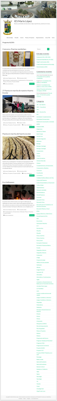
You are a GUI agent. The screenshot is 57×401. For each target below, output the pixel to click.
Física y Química (40, 235)
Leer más (32, 83)
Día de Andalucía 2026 (42, 66)
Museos (38, 313)
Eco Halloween (8, 182)
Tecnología (39, 376)
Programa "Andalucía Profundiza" (44, 340)
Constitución (40, 173)
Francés (38, 247)
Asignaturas (39, 129)
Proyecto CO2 (40, 350)
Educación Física (40, 199)
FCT (38, 226)
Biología (38, 143)
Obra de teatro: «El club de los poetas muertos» (44, 94)
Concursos (39, 170)
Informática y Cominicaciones (44, 277)
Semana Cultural (40, 366)
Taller (38, 371)
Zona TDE (47, 37)
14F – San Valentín (41, 104)
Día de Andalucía (41, 192)
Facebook (20, 398)
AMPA (38, 124)
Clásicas (38, 163)
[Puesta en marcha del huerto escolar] (18, 136)
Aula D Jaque (40, 134)
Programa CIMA (40, 343)
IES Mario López (23, 21)
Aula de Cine (40, 136)
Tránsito (39, 383)
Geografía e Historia (41, 250)
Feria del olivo (40, 228)
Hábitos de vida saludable (43, 262)
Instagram (28, 398)
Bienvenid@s (10, 37)
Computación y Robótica (42, 168)
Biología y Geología (41, 146)
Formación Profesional (42, 243)
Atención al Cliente (41, 131)
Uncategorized (40, 388)
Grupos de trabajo (41, 260)
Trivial (38, 386)
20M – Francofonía (41, 107)
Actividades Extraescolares (43, 119)
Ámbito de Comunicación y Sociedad (45, 121)
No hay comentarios (9, 83)
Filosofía (39, 230)
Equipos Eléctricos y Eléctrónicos (44, 213)
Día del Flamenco (41, 195)
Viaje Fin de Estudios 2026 (43, 62)
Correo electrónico (34, 398)
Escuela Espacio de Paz (42, 216)
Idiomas (38, 267)
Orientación (39, 321)
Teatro (38, 374)
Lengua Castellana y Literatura (44, 297)
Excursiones (39, 221)
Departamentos (40, 37)
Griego (38, 257)
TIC (37, 381)
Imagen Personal (41, 269)
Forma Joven (40, 240)
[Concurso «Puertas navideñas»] (18, 52)
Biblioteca (39, 141)
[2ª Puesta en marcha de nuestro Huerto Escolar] (18, 95)
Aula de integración (41, 138)
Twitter (24, 398)
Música (38, 316)
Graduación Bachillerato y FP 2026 (45, 59)
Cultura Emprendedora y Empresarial (45, 182)
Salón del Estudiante (41, 362)
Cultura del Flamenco (42, 180)
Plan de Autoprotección (42, 326)
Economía (39, 197)
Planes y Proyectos (29, 37)
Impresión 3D (40, 272)
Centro (21, 37)
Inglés (38, 279)
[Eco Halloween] (18, 185)
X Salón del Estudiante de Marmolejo (45, 64)
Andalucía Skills (40, 126)
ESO (38, 218)
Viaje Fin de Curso (41, 391)
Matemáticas (40, 304)
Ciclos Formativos (41, 158)
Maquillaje (39, 302)
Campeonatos (40, 151)
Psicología (39, 357)
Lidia (38, 89)
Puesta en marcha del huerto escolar (17, 134)
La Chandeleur (40, 288)
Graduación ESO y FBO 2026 (43, 57)
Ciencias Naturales (41, 160)
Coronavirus (40, 175)
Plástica (38, 333)
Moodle (16, 37)
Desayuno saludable (41, 190)
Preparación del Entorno (42, 338)
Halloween (22, 211)
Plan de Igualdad (40, 328)
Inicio (53, 37)
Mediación (39, 307)
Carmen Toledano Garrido (10, 78)
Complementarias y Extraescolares (25, 80)
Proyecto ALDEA (15, 81)
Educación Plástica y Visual (43, 208)
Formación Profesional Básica (44, 245)
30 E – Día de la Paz (41, 112)
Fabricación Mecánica (42, 223)
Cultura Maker (40, 185)
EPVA (38, 211)
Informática (39, 274)
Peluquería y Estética (42, 323)
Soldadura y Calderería (42, 369)
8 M (37, 114)
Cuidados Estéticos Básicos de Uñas (45, 177)
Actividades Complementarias (11, 80)
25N (38, 109)
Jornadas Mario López (42, 286)
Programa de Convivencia (43, 345)
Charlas (38, 156)
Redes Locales (40, 359)
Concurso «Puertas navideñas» (14, 49)
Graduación (39, 255)
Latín (38, 291)
